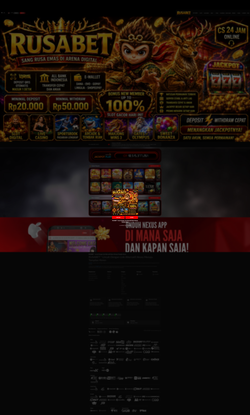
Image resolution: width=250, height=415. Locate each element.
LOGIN (131, 217)
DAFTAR (118, 217)
